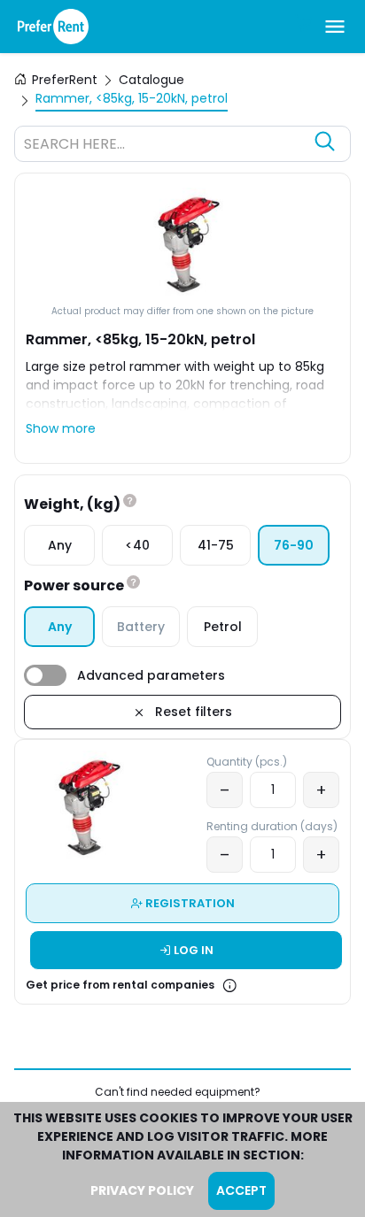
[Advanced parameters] (45, 675)
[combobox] (165, 146)
